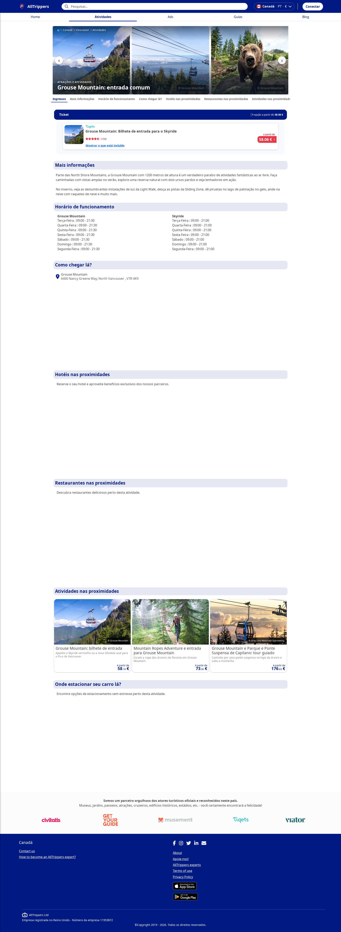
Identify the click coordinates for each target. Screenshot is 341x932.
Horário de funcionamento (116, 99)
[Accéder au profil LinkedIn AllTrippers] (197, 844)
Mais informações (82, 99)
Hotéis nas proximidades (183, 99)
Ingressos (59, 99)
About (177, 853)
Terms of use (182, 871)
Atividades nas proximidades (272, 99)
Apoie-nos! (181, 859)
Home (35, 17)
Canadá (67, 30)
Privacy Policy (183, 877)
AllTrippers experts (187, 865)
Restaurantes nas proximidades (226, 99)
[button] (313, 6)
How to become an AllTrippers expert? (47, 857)
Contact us (27, 851)
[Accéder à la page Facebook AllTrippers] (176, 844)
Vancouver (82, 30)
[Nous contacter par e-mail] (205, 844)
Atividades (103, 17)
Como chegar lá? (150, 99)
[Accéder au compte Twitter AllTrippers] (190, 844)
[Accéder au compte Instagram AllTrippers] (182, 844)
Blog (305, 17)
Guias (238, 17)
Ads (170, 17)
